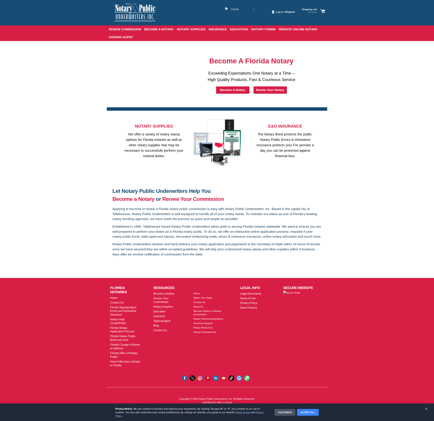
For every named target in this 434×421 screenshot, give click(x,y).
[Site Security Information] (291, 292)
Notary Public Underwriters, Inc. (216, 398)
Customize (285, 412)
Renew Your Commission (193, 199)
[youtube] (223, 377)
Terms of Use (242, 412)
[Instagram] (200, 377)
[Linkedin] (216, 377)
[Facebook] (184, 377)
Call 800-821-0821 (212, 402)
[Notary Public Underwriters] (132, 15)
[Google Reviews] (239, 377)
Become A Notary (232, 90)
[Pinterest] (208, 377)
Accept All (307, 412)
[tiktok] (231, 377)
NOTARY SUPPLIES (154, 126)
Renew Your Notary (270, 90)
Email (229, 402)
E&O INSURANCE (285, 126)
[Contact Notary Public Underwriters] (247, 377)
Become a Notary (133, 199)
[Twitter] (192, 377)
